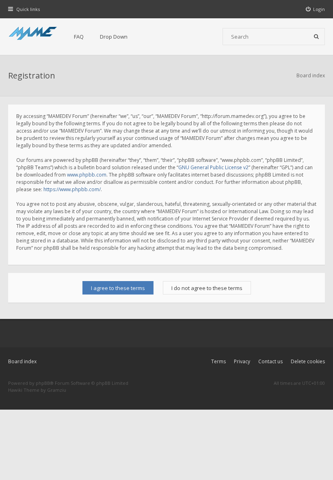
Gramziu (56, 390)
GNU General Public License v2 (213, 167)
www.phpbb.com (86, 174)
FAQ (79, 36)
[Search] (316, 36)
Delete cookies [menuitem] (308, 361)
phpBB (43, 383)
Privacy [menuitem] (242, 361)
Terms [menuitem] (218, 361)
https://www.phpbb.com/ (72, 189)
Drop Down (114, 36)
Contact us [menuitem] (270, 361)
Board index (22, 361)
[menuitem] (315, 9)
